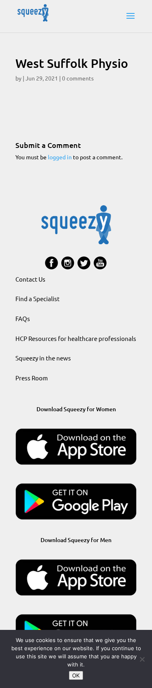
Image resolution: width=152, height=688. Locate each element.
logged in (60, 157)
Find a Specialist (37, 298)
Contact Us (30, 279)
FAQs (22, 318)
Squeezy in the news (43, 358)
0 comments (78, 78)
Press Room (31, 378)
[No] (142, 659)
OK (76, 675)
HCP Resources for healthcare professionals (75, 338)
